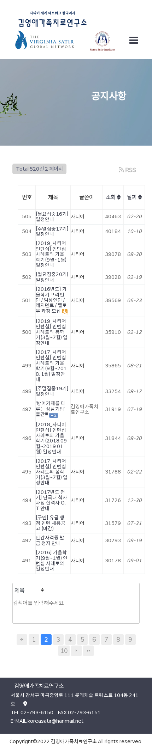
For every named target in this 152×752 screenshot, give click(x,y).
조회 (111, 197)
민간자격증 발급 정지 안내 (50, 540)
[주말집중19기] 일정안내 (52, 391)
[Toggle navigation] (133, 40)
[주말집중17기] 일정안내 (52, 231)
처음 (22, 639)
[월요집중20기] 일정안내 (52, 277)
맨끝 (88, 651)
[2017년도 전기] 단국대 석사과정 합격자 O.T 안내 (51, 500)
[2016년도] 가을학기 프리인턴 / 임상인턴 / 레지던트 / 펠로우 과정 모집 (51, 300)
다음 (76, 651)
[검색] (20, 616)
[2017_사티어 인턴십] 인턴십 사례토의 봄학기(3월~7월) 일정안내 (52, 472)
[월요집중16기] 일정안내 (52, 216)
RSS (130, 170)
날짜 (132, 197)
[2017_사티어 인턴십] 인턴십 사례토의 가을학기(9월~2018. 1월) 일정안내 (51, 366)
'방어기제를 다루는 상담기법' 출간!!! (50, 408)
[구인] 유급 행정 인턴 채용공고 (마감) (50, 523)
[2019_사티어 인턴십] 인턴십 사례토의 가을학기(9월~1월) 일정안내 (51, 254)
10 (64, 651)
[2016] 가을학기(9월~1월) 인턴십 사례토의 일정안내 (52, 560)
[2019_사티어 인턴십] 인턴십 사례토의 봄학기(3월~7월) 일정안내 (52, 332)
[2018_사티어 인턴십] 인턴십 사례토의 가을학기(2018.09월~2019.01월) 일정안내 (51, 438)
